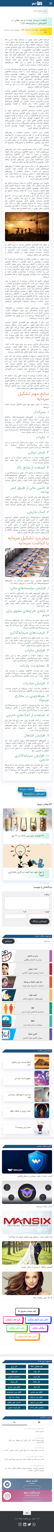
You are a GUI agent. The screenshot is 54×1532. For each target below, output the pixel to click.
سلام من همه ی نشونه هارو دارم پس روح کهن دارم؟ (24, 1459)
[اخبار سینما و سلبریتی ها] (27, 1314)
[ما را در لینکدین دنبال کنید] (24, 1524)
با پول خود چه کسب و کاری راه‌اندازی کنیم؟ (26, 874)
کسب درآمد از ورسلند (44, 1206)
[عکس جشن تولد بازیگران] (27, 1339)
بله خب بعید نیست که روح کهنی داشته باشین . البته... (23, 1450)
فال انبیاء (36, 1387)
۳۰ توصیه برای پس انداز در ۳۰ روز (28, 835)
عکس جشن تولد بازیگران (27, 1336)
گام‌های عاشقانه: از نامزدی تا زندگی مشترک (36, 1267)
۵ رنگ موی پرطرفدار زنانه (42, 1297)
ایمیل (46, 911)
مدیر (41, 30)
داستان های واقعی (14, 1402)
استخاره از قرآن (14, 1376)
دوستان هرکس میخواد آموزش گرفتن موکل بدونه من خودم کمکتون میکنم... (24, 1469)
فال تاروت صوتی (14, 1407)
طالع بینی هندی (36, 1392)
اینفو (26, 1518)
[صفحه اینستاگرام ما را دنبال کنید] (20, 1524)
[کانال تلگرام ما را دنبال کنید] (34, 1524)
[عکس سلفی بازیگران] (17, 1331)
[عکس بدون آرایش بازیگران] (38, 1322)
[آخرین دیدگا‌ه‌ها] (14, 1422)
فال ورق (14, 1366)
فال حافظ (36, 1382)
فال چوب (36, 1371)
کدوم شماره (39, 1431)
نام (24, 911)
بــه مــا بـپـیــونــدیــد (32, 1487)
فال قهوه (14, 1371)
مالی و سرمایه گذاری (40, 11)
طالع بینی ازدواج (36, 1397)
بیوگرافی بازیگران (38, 1328)
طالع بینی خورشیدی (14, 1392)
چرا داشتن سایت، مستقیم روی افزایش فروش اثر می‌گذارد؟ (30, 1237)
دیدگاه (46, 894)
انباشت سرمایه (26, 789)
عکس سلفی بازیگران (16, 1328)
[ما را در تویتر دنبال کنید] (29, 1524)
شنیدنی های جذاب (36, 1407)
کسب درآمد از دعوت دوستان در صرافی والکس (34, 1176)
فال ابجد (36, 1376)
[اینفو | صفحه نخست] (35, 3)
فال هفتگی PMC (36, 1366)
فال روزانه (14, 1382)
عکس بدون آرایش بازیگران (38, 1319)
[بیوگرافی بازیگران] (38, 1331)
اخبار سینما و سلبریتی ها (27, 1311)
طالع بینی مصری (14, 1387)
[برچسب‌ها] (39, 1422)
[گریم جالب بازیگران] (13, 1322)
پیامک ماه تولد (14, 1397)
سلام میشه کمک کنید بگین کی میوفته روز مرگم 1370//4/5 (26, 1441)
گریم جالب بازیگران (13, 1319)
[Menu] (50, 3)
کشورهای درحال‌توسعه (34, 793)
